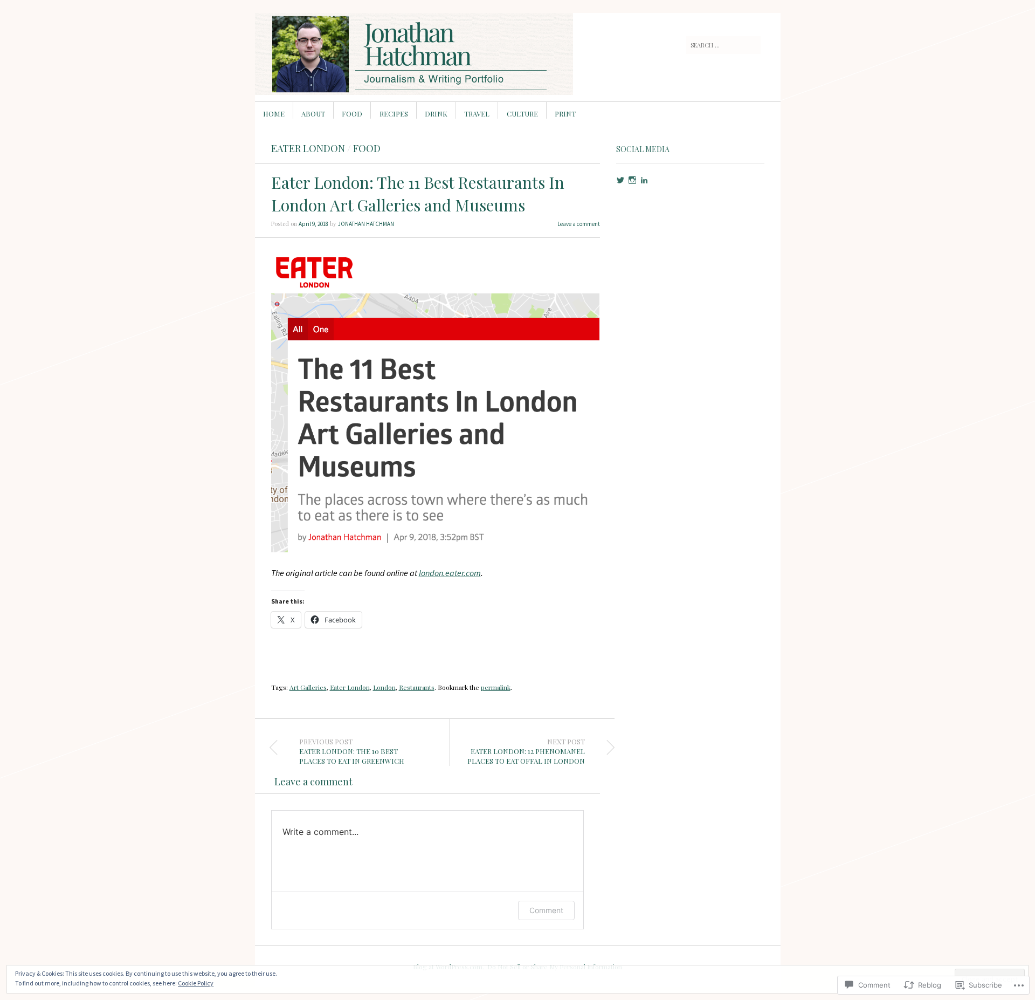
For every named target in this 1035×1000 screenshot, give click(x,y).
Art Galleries (308, 687)
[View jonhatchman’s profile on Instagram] (632, 180)
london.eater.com (450, 572)
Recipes (394, 113)
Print (565, 113)
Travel (476, 113)
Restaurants (416, 687)
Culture (522, 113)
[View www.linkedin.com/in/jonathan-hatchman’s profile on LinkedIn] (644, 180)
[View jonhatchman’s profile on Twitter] (620, 180)
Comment (546, 910)
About (313, 113)
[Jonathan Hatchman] (436, 53)
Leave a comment (578, 224)
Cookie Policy (195, 983)
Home (274, 113)
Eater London (308, 148)
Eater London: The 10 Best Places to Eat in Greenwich (351, 751)
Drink (436, 113)
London (384, 687)
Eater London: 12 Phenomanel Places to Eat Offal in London (526, 751)
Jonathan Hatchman (366, 224)
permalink (495, 687)
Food (352, 113)
